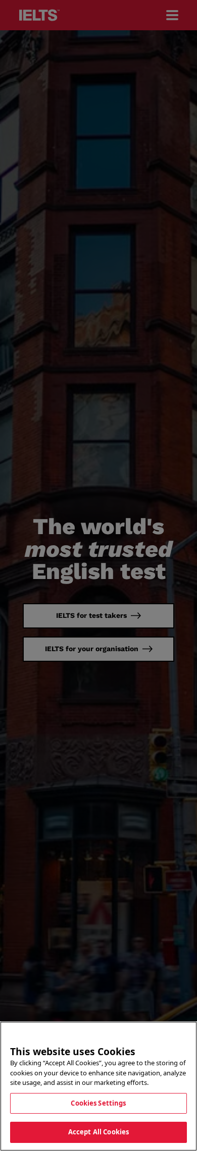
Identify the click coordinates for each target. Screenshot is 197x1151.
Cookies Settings (98, 1103)
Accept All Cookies (98, 1131)
